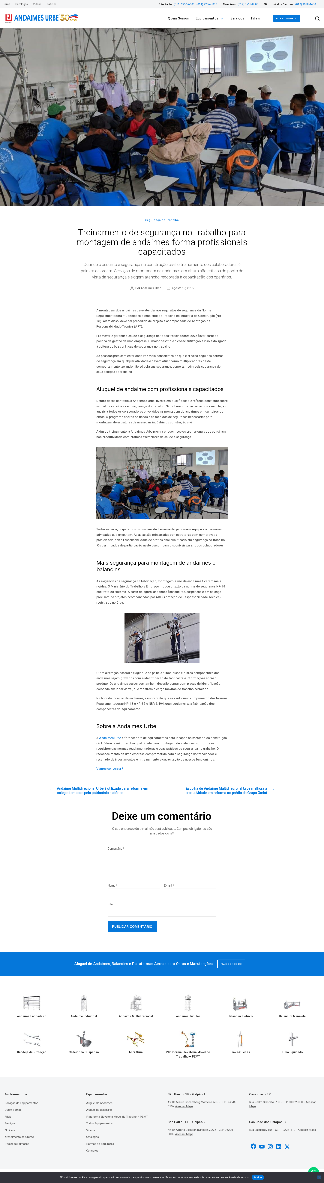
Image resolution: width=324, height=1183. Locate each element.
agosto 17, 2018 (183, 288)
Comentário (116, 848)
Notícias (51, 4)
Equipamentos (207, 18)
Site (110, 904)
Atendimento (287, 18)
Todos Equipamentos (99, 1123)
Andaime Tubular (188, 1016)
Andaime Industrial (83, 1016)
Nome (112, 885)
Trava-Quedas (240, 1052)
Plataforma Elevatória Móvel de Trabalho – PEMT (188, 1054)
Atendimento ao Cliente (19, 1137)
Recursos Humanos (17, 1144)
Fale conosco (231, 963)
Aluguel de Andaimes (99, 1103)
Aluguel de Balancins (99, 1109)
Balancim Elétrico (240, 1016)
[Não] (319, 1177)
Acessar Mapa (184, 1106)
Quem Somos (178, 18)
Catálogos (21, 4)
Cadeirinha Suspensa (84, 1052)
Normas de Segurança (100, 1144)
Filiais (255, 18)
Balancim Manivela (292, 1016)
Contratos (92, 1150)
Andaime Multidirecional (136, 1016)
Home (6, 4)
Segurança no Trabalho (162, 220)
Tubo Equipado (292, 1052)
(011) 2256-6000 (184, 4)
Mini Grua (136, 1052)
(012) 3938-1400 (305, 4)
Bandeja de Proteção (31, 1052)
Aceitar (258, 1177)
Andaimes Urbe (151, 288)
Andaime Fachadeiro (31, 1016)
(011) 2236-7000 (206, 4)
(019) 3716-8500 (248, 4)
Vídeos (37, 4)
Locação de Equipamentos (21, 1103)
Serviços (237, 18)
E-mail (169, 885)
